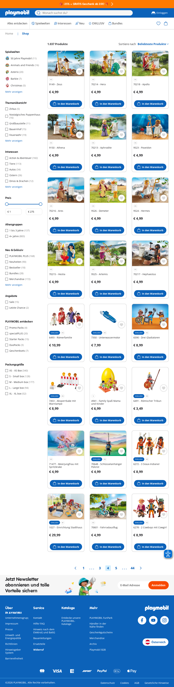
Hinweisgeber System (13, 651)
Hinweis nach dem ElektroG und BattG (44, 631)
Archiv (93, 644)
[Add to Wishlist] (79, 71)
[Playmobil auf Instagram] (164, 620)
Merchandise (97, 638)
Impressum (11, 623)
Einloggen (162, 12)
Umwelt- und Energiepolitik (13, 636)
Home (9, 33)
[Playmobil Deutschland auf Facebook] (142, 620)
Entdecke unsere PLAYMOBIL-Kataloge (71, 621)
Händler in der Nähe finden (98, 625)
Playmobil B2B (98, 649)
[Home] (17, 13)
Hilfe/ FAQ (39, 623)
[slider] (6, 204)
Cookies (124, 682)
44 (132, 568)
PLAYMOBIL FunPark (101, 617)
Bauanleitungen (42, 638)
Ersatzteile (39, 644)
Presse (9, 629)
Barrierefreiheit (14, 658)
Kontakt (37, 617)
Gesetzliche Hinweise (157, 682)
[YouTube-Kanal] (153, 620)
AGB (136, 682)
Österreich (158, 642)
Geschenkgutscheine (101, 632)
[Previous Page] (75, 568)
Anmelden (159, 585)
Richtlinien (11, 644)
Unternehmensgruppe (18, 617)
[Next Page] (140, 568)
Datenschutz (108, 682)
